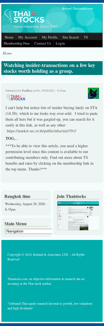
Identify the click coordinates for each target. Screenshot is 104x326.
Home (9, 37)
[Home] (31, 28)
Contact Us (42, 43)
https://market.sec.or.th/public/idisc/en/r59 (41, 130)
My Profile (50, 37)
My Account (27, 37)
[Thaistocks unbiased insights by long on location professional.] (78, 229)
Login (60, 43)
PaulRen (27, 90)
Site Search (70, 37)
